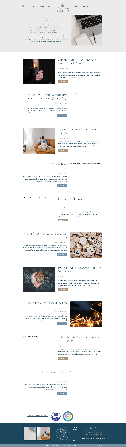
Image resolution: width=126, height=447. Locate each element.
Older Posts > (97, 403)
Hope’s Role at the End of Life (73, 199)
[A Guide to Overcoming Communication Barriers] (86, 245)
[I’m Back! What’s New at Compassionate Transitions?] (39, 141)
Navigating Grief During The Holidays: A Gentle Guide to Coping (78, 62)
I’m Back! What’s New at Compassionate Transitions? (77, 131)
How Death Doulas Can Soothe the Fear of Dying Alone (79, 270)
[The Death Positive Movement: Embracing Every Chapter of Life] (39, 349)
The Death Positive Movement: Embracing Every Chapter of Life (78, 339)
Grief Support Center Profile (100, 441)
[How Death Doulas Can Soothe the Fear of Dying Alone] (39, 279)
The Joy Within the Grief (54, 372)
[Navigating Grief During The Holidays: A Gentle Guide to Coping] (39, 71)
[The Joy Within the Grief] (86, 383)
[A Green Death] (86, 175)
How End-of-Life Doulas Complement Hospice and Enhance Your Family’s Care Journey (46, 99)
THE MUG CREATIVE (76, 445)
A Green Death (59, 164)
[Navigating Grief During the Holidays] (86, 314)
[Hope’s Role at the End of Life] (39, 210)
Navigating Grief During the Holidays (47, 303)
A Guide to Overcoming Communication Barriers (45, 236)
